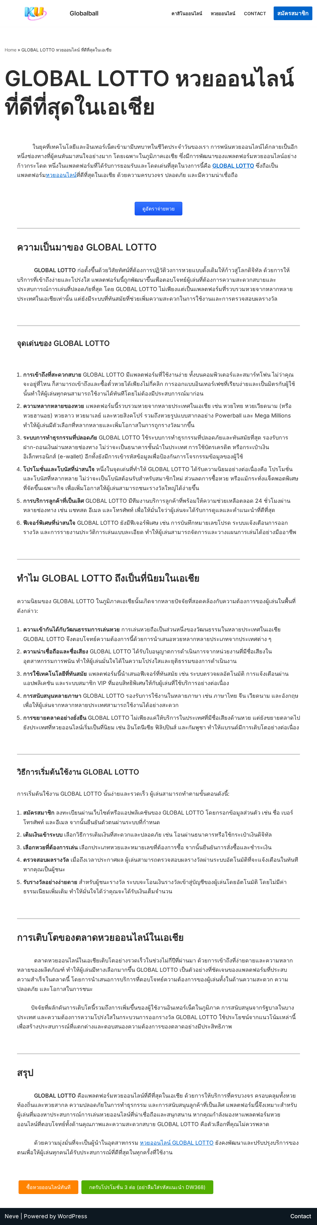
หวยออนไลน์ (223, 13)
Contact (255, 13)
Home (10, 49)
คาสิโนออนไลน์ (187, 13)
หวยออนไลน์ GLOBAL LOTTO (177, 1142)
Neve (12, 1216)
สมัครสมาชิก (293, 13)
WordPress (72, 1216)
